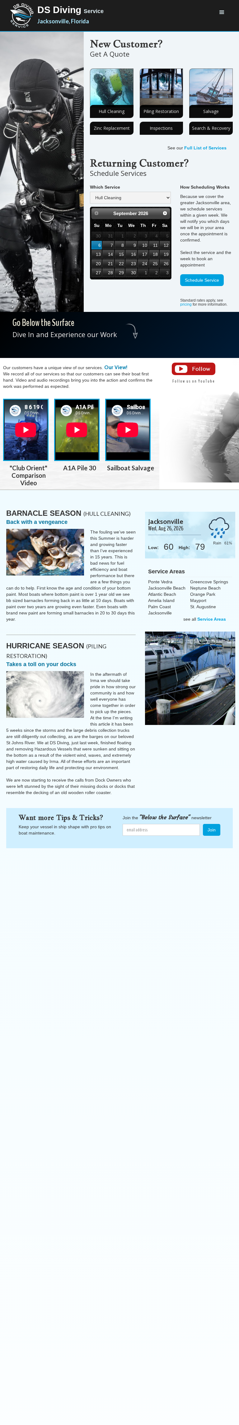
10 (144, 245)
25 (155, 263)
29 (121, 272)
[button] (222, 12)
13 (98, 254)
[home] (21, 15)
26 (166, 263)
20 (98, 263)
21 (110, 263)
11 (155, 245)
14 (110, 254)
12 (166, 245)
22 (121, 263)
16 (133, 254)
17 (144, 254)
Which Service (105, 187)
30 (133, 272)
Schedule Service (202, 280)
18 (155, 254)
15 (121, 254)
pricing (186, 304)
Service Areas (211, 619)
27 (98, 272)
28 (110, 272)
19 (166, 254)
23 (133, 263)
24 (144, 263)
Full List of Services (205, 147)
